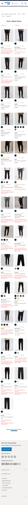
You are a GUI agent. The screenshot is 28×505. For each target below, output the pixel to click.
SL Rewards (4, 490)
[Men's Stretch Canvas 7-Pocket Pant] (7, 203)
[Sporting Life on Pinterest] (9, 457)
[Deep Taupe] (15, 298)
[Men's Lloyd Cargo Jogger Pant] (21, 231)
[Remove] (19, 14)
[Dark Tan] (7, 240)
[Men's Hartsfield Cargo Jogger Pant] (21, 203)
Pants (14, 14)
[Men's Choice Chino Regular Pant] (7, 403)
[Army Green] (2, 240)
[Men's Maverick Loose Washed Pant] (7, 287)
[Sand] (18, 296)
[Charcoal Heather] (7, 182)
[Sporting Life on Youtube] (12, 457)
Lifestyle (11, 14)
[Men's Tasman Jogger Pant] (21, 147)
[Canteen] (15, 129)
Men (2, 14)
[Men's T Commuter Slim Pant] (21, 344)
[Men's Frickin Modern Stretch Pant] (7, 174)
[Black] (2, 43)
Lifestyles (6, 14)
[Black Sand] (15, 182)
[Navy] (23, 127)
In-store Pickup (5, 485)
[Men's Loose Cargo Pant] (21, 260)
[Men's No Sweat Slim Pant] (21, 287)
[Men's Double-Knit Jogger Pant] (7, 147)
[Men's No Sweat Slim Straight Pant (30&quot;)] (7, 92)
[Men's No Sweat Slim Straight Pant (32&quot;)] (7, 119)
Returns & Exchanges (6, 483)
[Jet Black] (2, 296)
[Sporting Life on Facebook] (2, 457)
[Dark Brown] (20, 296)
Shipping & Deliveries (6, 480)
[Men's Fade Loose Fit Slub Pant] (21, 35)
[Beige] (15, 268)
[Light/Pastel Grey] (18, 353)
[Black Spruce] (2, 211)
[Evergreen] (20, 127)
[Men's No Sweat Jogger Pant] (21, 92)
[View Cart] (25, 3)
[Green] (2, 325)
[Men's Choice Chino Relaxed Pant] (21, 373)
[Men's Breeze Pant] (21, 174)
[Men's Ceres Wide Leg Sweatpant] (21, 316)
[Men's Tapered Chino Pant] (7, 260)
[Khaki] (4, 182)
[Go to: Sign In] (22, 3)
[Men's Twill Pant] (7, 231)
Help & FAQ (4, 478)
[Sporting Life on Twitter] (6, 457)
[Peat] (18, 127)
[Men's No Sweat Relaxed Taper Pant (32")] (21, 119)
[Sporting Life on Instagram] (15, 457)
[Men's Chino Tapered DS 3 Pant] (7, 373)
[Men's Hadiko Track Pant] (7, 35)
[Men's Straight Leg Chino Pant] (7, 63)
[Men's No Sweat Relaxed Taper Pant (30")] (21, 63)
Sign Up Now (6, 449)
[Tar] (15, 155)
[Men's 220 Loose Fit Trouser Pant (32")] (7, 344)
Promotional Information (7, 487)
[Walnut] (4, 296)
